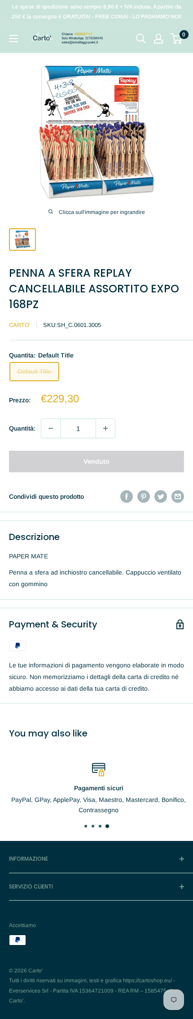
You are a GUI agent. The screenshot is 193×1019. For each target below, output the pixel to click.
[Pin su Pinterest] (143, 496)
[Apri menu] (13, 38)
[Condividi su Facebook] (126, 496)
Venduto (96, 461)
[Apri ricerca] (141, 39)
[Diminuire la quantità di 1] (50, 428)
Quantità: (22, 428)
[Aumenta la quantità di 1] (105, 428)
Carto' (19, 325)
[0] (176, 38)
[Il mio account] (158, 39)
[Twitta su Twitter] (160, 496)
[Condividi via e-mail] (177, 496)
